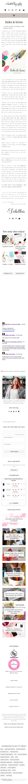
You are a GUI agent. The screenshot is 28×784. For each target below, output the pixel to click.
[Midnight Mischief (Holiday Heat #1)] (3, 491)
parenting (4, 765)
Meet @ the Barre (15, 196)
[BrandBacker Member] (14, 658)
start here (14, 680)
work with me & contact (14, 687)
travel (3, 775)
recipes (22, 765)
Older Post (20, 273)
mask (9, 104)
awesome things (10, 749)
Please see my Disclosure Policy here (14, 724)
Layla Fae (16, 496)
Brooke (9, 160)
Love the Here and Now (8, 198)
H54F (22, 26)
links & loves (8, 28)
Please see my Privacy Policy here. (14, 727)
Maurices (23, 165)
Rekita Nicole (11, 202)
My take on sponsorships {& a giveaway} (14, 536)
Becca (7, 154)
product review (13, 765)
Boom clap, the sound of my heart (14, 554)
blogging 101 (4, 751)
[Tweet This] (13, 218)
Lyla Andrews (16, 486)
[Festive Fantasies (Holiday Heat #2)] (3, 485)
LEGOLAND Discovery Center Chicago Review (14, 611)
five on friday (16, 26)
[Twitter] (11, 411)
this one (13, 95)
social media (12, 767)
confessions (14, 751)
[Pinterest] (13, 411)
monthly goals (18, 762)
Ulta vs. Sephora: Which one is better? (14, 630)
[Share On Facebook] (9, 218)
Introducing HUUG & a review (14, 520)
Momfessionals (4, 196)
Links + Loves (8, 264)
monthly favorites (6, 762)
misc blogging (14, 759)
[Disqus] (14, 300)
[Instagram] (16, 411)
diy (15, 754)
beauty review (20, 749)
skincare (3, 767)
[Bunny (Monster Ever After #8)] (3, 496)
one (9, 181)
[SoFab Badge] (14, 673)
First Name (7, 444)
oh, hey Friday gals (21, 194)
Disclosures (14, 700)
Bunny (8, 495)
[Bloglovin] (18, 411)
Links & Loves (7, 246)
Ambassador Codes (14, 693)
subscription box (6, 772)
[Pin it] (16, 218)
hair (12, 757)
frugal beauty (5, 757)
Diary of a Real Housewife (19, 192)
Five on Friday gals (19, 198)
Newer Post (8, 273)
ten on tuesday (17, 772)
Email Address (8, 437)
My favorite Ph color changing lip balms (14, 594)
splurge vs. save (6, 770)
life (16, 757)
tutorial (9, 775)
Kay (3, 160)
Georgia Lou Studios (19, 780)
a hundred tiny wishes (19, 779)
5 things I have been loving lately (20, 248)
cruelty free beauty (7, 754)
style (14, 770)
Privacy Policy (14, 706)
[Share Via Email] (19, 218)
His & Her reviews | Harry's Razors (14, 574)
